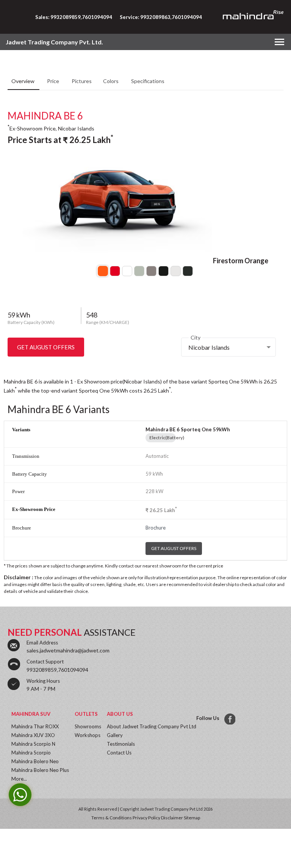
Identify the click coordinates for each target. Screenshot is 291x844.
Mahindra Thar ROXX (35, 726)
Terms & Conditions (111, 817)
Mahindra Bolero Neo (35, 761)
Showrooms (88, 726)
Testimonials (121, 744)
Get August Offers (46, 347)
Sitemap (192, 817)
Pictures (82, 81)
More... (19, 779)
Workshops (87, 735)
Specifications (147, 81)
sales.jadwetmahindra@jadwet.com (68, 650)
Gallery (115, 735)
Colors (111, 81)
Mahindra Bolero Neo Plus (40, 770)
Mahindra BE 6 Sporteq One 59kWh (188, 429)
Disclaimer (172, 817)
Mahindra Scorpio (31, 753)
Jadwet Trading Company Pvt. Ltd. (54, 42)
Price (53, 81)
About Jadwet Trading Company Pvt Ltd (151, 726)
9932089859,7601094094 (57, 669)
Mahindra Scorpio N (33, 744)
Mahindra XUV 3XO (33, 735)
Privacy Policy (146, 817)
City (195, 337)
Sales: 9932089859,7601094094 (73, 17)
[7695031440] (228, 718)
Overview (23, 81)
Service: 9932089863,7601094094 (161, 17)
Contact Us (119, 753)
